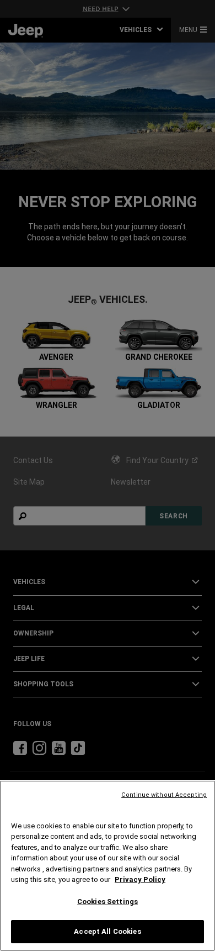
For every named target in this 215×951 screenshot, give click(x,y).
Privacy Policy (140, 879)
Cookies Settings (107, 901)
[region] (107, 865)
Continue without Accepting (164, 794)
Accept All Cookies (107, 931)
